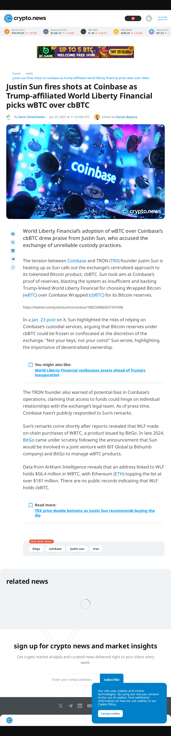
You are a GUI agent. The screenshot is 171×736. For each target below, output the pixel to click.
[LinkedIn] (80, 705)
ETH (119, 474)
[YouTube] (90, 705)
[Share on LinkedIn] (13, 251)
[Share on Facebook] (13, 234)
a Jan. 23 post (42, 320)
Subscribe (111, 679)
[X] (61, 705)
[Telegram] (71, 705)
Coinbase (76, 261)
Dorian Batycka (126, 117)
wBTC (30, 295)
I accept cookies (110, 713)
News (29, 73)
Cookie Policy (107, 704)
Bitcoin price (20, 31)
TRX (114, 261)
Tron (96, 549)
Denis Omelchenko (31, 117)
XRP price (94, 31)
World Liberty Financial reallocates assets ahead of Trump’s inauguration (90, 372)
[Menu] (162, 18)
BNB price (128, 31)
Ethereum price (58, 31)
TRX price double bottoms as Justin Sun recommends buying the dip (95, 513)
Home (17, 73)
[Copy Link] (13, 267)
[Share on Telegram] (13, 259)
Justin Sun (77, 549)
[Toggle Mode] (149, 18)
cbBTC (96, 295)
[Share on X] (13, 242)
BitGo (28, 440)
